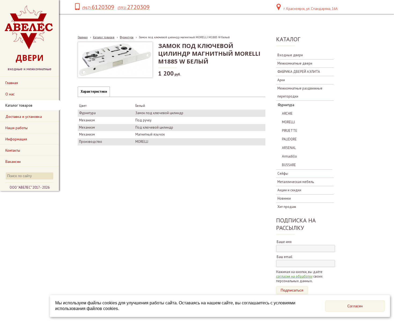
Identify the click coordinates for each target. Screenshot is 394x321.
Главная (83, 37)
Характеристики (94, 91)
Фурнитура (126, 37)
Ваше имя (284, 242)
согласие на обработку (294, 276)
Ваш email (284, 257)
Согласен (355, 306)
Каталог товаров (103, 37)
